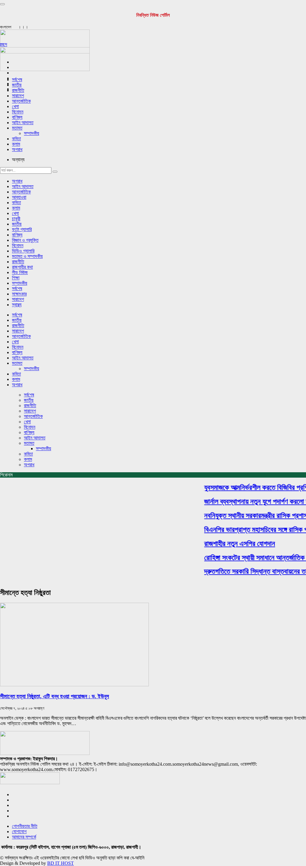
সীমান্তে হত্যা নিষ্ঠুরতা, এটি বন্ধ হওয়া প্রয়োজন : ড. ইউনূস (54, 696)
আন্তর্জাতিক (21, 101)
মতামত (17, 127)
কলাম (16, 144)
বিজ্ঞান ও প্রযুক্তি (25, 240)
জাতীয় (17, 84)
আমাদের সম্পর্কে (24, 836)
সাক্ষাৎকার (19, 293)
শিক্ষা (15, 277)
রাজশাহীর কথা (22, 267)
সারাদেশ (18, 95)
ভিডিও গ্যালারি (23, 250)
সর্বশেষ (17, 79)
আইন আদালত (22, 122)
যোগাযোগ (19, 831)
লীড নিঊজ (20, 272)
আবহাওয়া (19, 197)
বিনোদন (17, 111)
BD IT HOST (60, 863)
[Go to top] (2, 4)
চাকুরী (16, 218)
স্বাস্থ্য (17, 304)
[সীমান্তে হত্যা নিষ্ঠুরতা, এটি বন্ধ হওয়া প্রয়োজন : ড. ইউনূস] (74, 684)
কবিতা (16, 138)
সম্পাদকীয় (31, 133)
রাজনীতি (18, 90)
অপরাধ (17, 149)
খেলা (15, 106)
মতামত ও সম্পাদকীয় (27, 256)
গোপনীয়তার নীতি (24, 826)
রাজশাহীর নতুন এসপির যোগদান (235, 543)
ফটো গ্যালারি (22, 229)
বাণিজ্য (17, 117)
